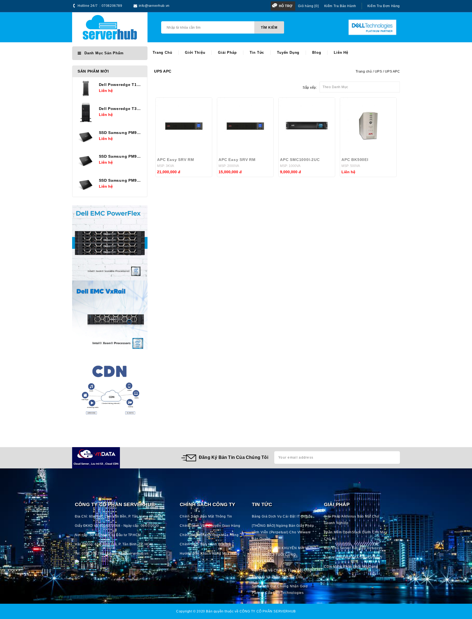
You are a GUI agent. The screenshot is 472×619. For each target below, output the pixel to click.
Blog (316, 52)
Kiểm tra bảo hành (340, 6)
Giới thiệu (195, 52)
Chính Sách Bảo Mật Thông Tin (206, 516)
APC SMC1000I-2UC (300, 159)
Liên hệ (341, 52)
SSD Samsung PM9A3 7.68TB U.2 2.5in (121, 132)
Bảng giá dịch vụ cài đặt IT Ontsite (282, 516)
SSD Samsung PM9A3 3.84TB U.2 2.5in (121, 156)
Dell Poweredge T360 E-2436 (121, 108)
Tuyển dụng (288, 52)
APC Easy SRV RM (175, 159)
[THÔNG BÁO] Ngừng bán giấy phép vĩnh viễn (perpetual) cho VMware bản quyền (283, 532)
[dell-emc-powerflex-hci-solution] (110, 243)
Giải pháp (227, 52)
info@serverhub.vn (154, 6)
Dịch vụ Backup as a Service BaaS (353, 557)
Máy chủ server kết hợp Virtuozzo (353, 548)
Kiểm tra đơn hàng (383, 6)
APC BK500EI (354, 159)
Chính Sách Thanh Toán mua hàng (209, 535)
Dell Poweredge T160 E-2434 (121, 84)
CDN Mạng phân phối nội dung (351, 567)
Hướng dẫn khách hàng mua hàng (210, 553)
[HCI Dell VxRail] (110, 318)
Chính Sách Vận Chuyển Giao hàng (210, 526)
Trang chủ (162, 52)
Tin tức (257, 52)
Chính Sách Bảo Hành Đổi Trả (205, 544)
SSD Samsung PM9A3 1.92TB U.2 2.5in (121, 180)
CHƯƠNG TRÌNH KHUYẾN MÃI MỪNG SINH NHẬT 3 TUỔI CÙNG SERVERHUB (284, 554)
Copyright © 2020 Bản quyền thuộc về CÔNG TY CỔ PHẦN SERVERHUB (236, 611)
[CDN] (110, 393)
